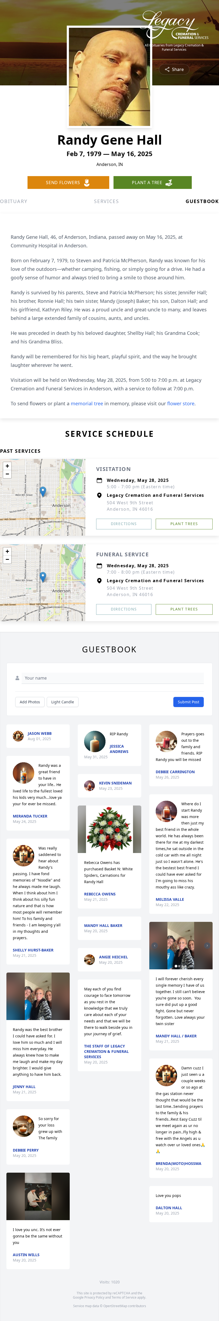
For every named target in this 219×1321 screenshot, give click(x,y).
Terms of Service (124, 1297)
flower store (180, 403)
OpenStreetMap (115, 1306)
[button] (43, 491)
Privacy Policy (94, 1297)
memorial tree (87, 403)
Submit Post (188, 701)
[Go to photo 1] (176, 966)
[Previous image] (154, 945)
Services (106, 201)
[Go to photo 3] (182, 966)
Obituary (13, 201)
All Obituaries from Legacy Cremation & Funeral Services (174, 47)
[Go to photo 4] (186, 966)
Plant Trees (184, 523)
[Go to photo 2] (179, 966)
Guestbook (202, 201)
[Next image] (207, 945)
